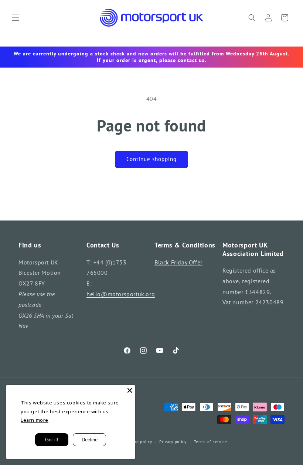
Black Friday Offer (178, 262)
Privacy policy (173, 441)
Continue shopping (151, 159)
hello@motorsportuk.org (120, 294)
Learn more (34, 420)
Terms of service (210, 441)
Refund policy (138, 441)
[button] (15, 18)
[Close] (129, 390)
